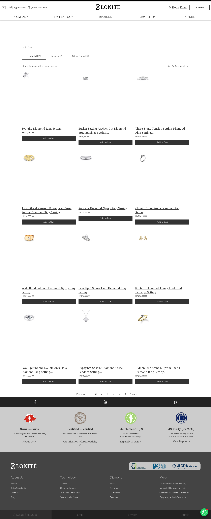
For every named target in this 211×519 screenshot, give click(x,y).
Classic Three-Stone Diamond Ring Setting (157, 210)
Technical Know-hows (70, 492)
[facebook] (35, 402)
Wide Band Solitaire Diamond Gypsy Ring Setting (49, 290)
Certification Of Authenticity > (80, 443)
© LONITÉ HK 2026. (25, 514)
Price (112, 483)
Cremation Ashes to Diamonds (174, 492)
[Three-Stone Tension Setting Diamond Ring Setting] (142, 78)
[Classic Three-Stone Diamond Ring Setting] (142, 158)
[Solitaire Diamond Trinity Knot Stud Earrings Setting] (142, 237)
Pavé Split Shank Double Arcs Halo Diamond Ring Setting (44, 370)
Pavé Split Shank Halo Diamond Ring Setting (103, 290)
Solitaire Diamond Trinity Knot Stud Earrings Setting (158, 290)
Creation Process (68, 488)
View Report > (181, 441)
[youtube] (105, 402)
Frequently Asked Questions (172, 497)
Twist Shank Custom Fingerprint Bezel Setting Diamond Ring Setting (46, 210)
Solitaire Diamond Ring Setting (42, 128)
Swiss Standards (18, 488)
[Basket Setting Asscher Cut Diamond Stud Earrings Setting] (86, 78)
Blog (13, 497)
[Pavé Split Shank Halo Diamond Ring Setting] (86, 237)
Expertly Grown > (131, 441)
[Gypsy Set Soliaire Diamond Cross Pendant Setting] (86, 317)
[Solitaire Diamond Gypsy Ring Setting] (86, 158)
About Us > (29, 441)
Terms (79, 514)
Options (114, 488)
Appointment (19, 7)
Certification (116, 492)
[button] (78, 394)
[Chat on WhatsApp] (204, 512)
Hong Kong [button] (179, 7)
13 (124, 393)
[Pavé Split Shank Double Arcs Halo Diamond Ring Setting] (29, 317)
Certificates (16, 492)
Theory (63, 483)
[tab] (34, 56)
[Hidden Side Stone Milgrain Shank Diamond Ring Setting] (142, 317)
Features (114, 497)
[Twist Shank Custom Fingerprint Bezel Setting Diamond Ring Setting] (29, 158)
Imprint (185, 514)
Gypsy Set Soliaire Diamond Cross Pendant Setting (101, 370)
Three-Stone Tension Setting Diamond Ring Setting (160, 130)
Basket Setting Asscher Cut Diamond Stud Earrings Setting (102, 130)
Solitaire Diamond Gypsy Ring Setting (103, 208)
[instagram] (176, 402)
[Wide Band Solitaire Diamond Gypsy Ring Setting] (29, 237)
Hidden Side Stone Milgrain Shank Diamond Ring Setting (157, 370)
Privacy (132, 514)
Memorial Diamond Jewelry (172, 483)
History (14, 483)
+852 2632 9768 (39, 7)
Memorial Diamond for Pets (172, 488)
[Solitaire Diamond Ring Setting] (26, 75)
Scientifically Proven (69, 497)
